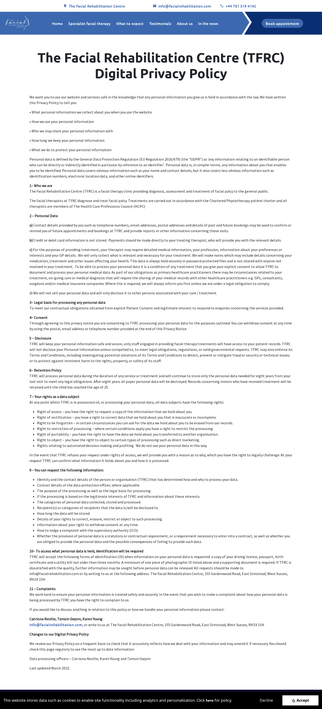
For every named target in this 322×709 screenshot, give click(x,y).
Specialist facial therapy (89, 23)
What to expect (130, 23)
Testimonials (160, 23)
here (210, 700)
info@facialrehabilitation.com (184, 5)
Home (57, 23)
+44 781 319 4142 (241, 5)
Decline (266, 700)
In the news (208, 23)
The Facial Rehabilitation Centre (97, 5)
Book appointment (282, 23)
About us (185, 23)
